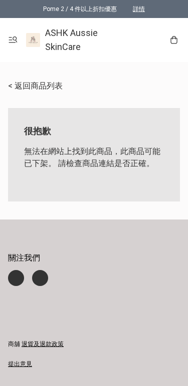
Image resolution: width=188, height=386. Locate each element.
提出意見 (20, 364)
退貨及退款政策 (43, 344)
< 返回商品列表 (35, 85)
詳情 (139, 9)
